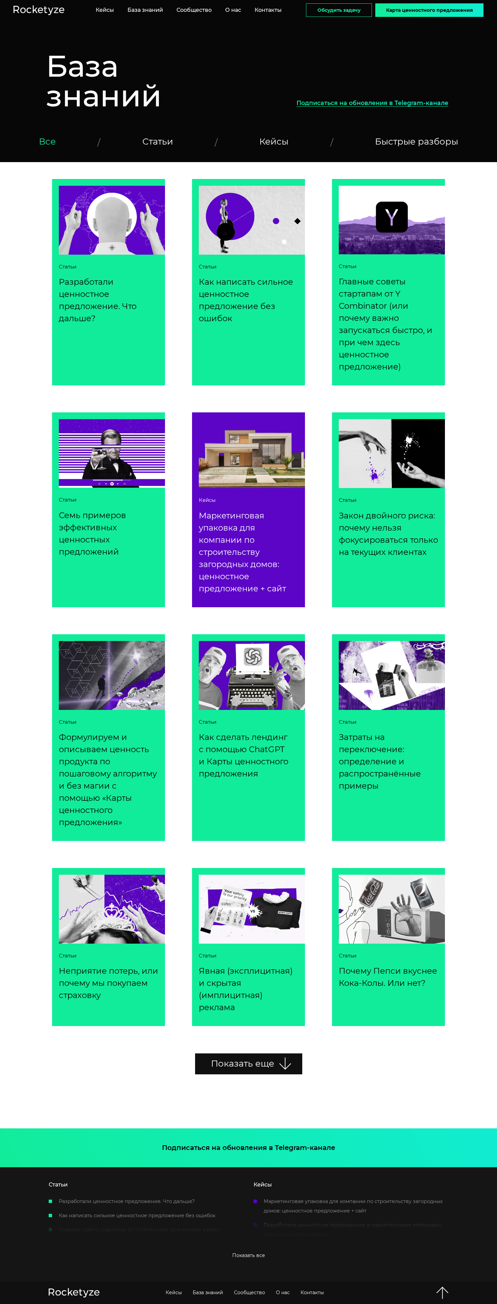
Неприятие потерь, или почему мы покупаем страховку (108, 983)
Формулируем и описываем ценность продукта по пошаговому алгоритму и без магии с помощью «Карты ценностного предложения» (108, 779)
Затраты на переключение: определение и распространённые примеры (380, 761)
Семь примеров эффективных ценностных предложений (92, 533)
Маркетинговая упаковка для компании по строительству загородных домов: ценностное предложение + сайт (242, 552)
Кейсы (105, 10)
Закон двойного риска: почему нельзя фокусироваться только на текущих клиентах (388, 534)
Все (47, 141)
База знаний (145, 10)
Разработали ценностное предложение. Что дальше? (98, 300)
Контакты (268, 10)
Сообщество (194, 10)
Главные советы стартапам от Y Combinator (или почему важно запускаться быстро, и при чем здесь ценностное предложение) (385, 324)
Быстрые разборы (416, 141)
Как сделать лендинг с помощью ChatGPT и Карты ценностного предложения (243, 755)
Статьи (157, 141)
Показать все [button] (248, 1255)
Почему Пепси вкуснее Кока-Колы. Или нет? (388, 977)
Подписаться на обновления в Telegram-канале (372, 102)
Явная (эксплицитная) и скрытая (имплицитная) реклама (246, 989)
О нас (233, 10)
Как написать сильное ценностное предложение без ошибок (246, 300)
